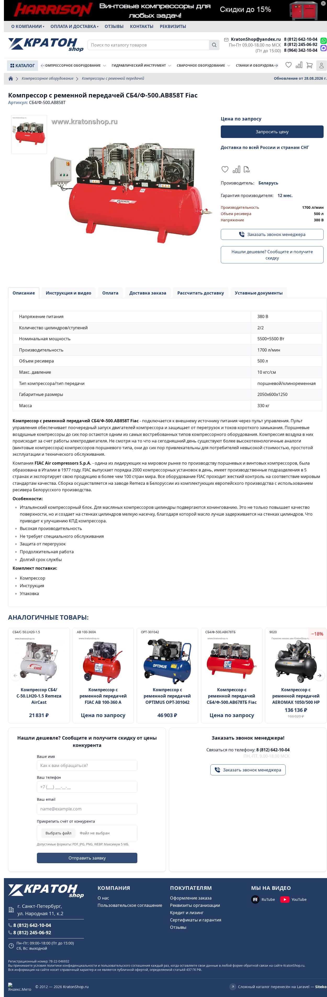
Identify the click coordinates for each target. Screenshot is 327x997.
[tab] (23, 292)
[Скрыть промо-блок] (323, 3)
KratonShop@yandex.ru (256, 39)
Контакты (142, 26)
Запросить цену (272, 132)
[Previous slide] (42, 65)
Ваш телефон (49, 777)
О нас (103, 898)
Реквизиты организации (195, 905)
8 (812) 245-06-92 (300, 44)
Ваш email (46, 799)
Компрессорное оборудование (48, 78)
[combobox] (153, 45)
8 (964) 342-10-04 (300, 50)
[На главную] (45, 45)
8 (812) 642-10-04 (300, 39)
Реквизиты (173, 26)
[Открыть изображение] (130, 196)
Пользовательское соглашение (130, 905)
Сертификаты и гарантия (195, 920)
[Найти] (214, 45)
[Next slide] (276, 65)
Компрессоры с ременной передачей (113, 78)
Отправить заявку (87, 858)
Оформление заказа (191, 898)
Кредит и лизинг (187, 912)
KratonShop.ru (76, 986)
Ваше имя (46, 756)
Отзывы (114, 26)
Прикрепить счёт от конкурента (66, 821)
